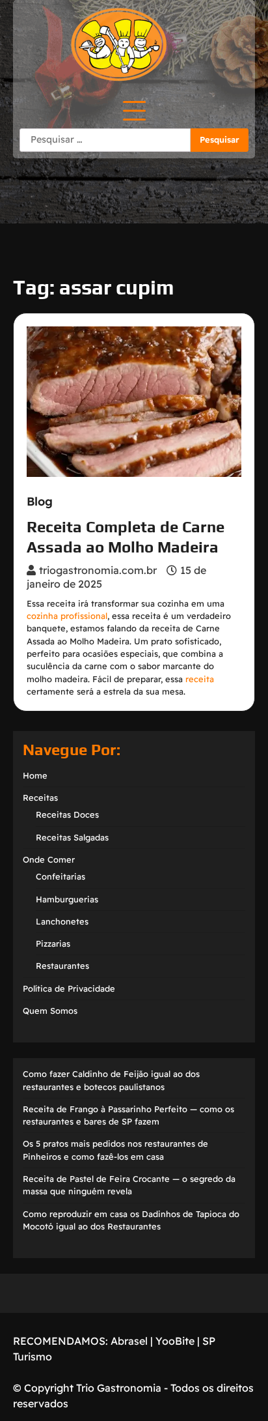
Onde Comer (49, 859)
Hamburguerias (67, 899)
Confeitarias (60, 876)
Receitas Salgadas (72, 837)
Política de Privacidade (69, 988)
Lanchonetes (62, 921)
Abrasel (129, 1340)
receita (199, 679)
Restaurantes (62, 965)
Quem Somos (50, 1010)
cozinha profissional (67, 615)
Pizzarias (53, 943)
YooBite (174, 1340)
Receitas (40, 797)
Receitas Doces (67, 814)
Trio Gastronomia (117, 1387)
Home (35, 775)
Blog (40, 502)
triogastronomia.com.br (98, 570)
